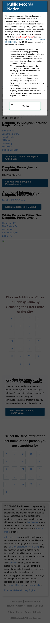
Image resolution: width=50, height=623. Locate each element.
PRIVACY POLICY (26, 39)
